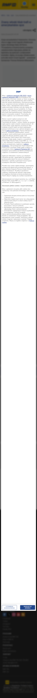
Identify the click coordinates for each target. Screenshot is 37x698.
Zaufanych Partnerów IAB (22, 149)
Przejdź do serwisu (28, 607)
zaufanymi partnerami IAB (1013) (16, 95)
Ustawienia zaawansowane (9, 607)
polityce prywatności (12, 130)
